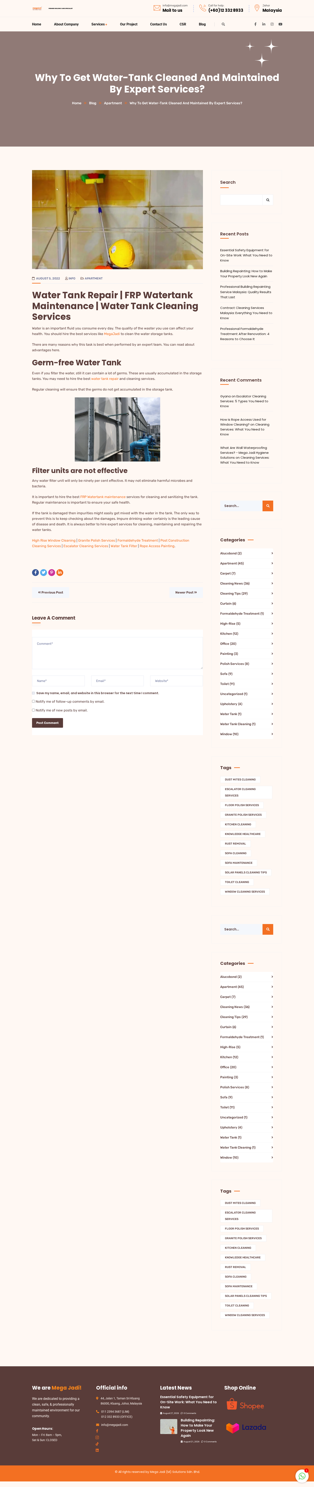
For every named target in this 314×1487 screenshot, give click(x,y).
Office (228, 644)
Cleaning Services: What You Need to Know (244, 429)
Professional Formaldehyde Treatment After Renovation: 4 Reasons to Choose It (244, 333)
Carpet (227, 573)
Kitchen (229, 634)
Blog (92, 103)
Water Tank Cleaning (237, 724)
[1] (302, 1478)
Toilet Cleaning (237, 882)
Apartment (113, 103)
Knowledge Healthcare (243, 834)
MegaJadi (112, 334)
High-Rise (230, 624)
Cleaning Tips (234, 593)
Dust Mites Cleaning (240, 779)
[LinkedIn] (59, 572)
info (72, 278)
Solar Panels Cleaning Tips (246, 872)
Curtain (228, 603)
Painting (229, 654)
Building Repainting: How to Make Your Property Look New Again (246, 273)
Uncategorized (233, 694)
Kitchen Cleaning (238, 824)
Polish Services (234, 664)
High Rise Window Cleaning (54, 540)
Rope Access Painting (157, 546)
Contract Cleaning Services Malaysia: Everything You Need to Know (246, 313)
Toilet (227, 684)
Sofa (226, 674)
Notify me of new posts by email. (62, 710)
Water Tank (230, 714)
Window (229, 734)
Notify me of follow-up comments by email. (70, 701)
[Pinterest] (51, 572)
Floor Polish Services (242, 805)
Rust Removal (235, 843)
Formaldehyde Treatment (137, 540)
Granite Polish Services (96, 540)
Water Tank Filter (124, 546)
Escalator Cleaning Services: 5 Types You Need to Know (244, 401)
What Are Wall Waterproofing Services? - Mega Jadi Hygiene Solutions (244, 452)
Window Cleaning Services (245, 891)
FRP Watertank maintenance (103, 497)
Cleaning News (234, 583)
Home (76, 103)
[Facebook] (35, 572)
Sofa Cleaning (236, 853)
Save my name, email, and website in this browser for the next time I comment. (97, 693)
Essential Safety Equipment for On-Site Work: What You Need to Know (246, 255)
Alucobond (231, 553)
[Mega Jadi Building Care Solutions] (52, 8)
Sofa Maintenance (238, 862)
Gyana (225, 396)
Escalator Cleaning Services (85, 546)
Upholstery (231, 704)
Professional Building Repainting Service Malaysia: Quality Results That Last (245, 291)
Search (228, 182)
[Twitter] (43, 572)
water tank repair (105, 379)
